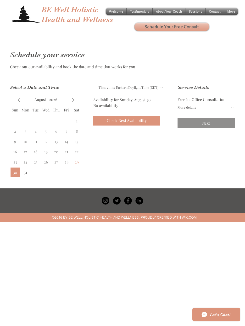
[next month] (73, 100)
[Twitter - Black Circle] (117, 201)
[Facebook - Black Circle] (128, 201)
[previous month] (19, 100)
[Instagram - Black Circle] (105, 201)
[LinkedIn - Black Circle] (139, 201)
